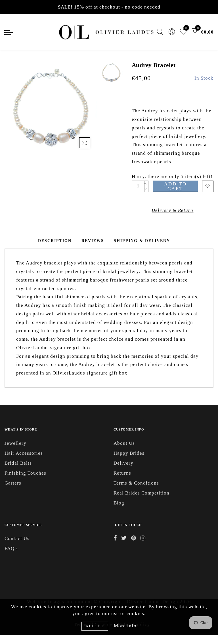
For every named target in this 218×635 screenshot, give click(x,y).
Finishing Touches (25, 473)
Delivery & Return (172, 210)
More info (125, 625)
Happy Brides (129, 453)
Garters (13, 483)
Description (55, 241)
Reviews (92, 241)
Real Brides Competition (141, 493)
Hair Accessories (24, 453)
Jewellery (15, 443)
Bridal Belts (18, 463)
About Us (124, 443)
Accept (95, 626)
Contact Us (17, 538)
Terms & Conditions (136, 483)
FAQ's (11, 548)
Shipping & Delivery (142, 241)
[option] (51, 107)
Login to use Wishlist (207, 186)
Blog (119, 503)
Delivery (123, 463)
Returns (122, 473)
